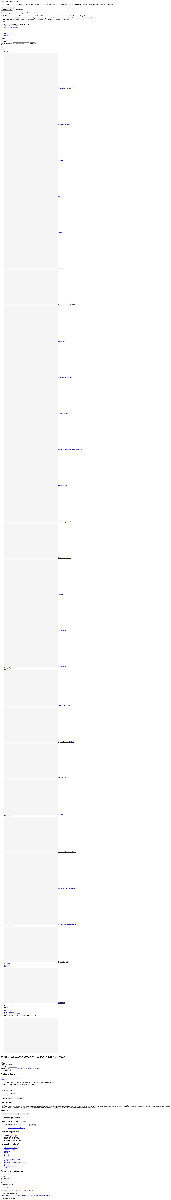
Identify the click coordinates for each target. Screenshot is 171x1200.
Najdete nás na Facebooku (25, 1190)
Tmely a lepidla (8, 668)
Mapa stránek (34, 1195)
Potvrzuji (3, 21)
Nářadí (6, 52)
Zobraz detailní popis (7, 1090)
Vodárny (6, 1167)
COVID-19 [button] (7, 966)
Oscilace (6, 1154)
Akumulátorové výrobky (11, 1148)
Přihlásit (33, 1124)
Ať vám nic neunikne (7, 1124)
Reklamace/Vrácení (44, 1195)
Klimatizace (7, 815)
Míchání (6, 1164)
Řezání (6, 1152)
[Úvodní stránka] (6, 40)
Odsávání (7, 1151)
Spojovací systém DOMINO (12, 1159)
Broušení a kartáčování (10, 1161)
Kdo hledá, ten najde (6, 43)
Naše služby (7, 963)
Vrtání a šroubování (9, 1149)
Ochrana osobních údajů (22, 1195)
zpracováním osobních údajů (16, 1128)
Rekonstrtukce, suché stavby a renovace (15, 1162)
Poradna (6, 965)
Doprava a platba (9, 33)
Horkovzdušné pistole (10, 1166)
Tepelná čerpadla (9, 926)
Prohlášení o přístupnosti (8, 1195)
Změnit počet (4, 1068)
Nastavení (4, 7)
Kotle (5, 669)
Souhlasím (11, 7)
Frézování (7, 1156)
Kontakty (7, 35)
